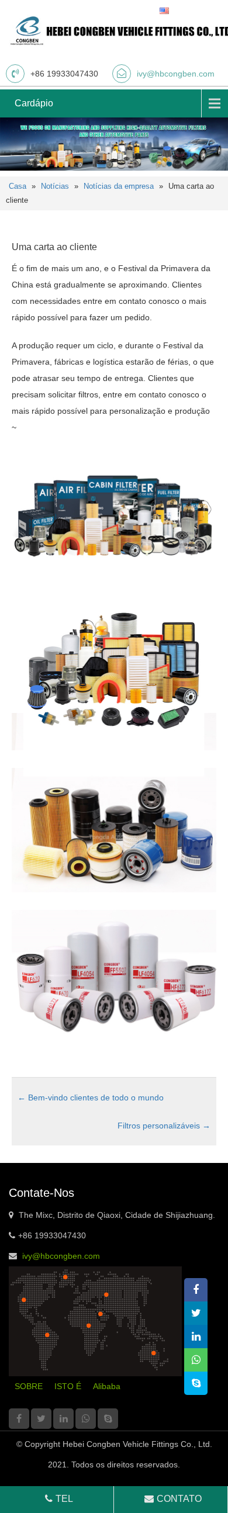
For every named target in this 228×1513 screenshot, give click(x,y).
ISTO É (67, 1386)
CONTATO (179, 1499)
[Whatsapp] (85, 1418)
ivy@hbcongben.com (176, 73)
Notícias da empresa (119, 186)
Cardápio (34, 103)
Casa (17, 186)
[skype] (108, 1418)
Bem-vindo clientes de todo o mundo (91, 1097)
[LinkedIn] (63, 1418)
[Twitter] (41, 1418)
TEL (64, 1499)
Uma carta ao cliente (54, 247)
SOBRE (29, 1386)
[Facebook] (19, 1418)
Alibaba (106, 1386)
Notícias (55, 186)
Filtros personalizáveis (164, 1125)
